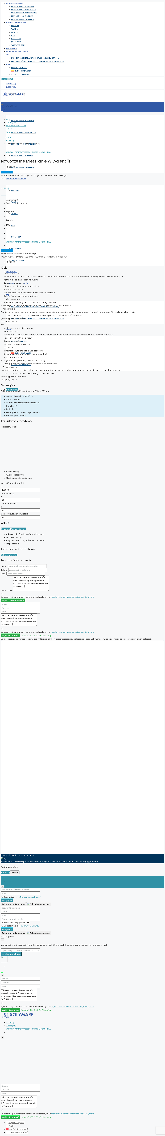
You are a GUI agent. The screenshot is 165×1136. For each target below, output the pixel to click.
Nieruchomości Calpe (20, 719)
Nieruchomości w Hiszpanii (22, 6)
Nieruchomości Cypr (19, 672)
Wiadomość (7, 590)
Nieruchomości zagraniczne (23, 757)
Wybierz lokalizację (14, 3)
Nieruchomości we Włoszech (23, 10)
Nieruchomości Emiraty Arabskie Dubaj (28, 656)
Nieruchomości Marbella (21, 706)
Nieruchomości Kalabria (21, 816)
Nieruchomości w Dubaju (22, 16)
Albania (14, 32)
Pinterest (19, 152)
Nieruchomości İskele (19, 806)
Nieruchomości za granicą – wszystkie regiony (31, 819)
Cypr (13, 35)
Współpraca (11, 48)
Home (9, 137)
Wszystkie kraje (17, 45)
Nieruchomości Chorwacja (22, 666)
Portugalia (16, 42)
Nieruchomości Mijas (19, 722)
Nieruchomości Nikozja (20, 803)
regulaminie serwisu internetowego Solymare (72, 597)
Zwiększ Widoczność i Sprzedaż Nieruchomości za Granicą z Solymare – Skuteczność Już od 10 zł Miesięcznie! (59, 840)
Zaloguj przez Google (39, 904)
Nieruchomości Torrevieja (21, 709)
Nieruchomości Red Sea (21, 784)
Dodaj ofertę (7, 79)
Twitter (35, 152)
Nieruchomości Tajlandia (21, 676)
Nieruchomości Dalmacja (21, 800)
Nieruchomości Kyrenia (20, 797)
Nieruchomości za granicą (22, 19)
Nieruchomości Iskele (19, 751)
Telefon (4, 570)
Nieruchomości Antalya (20, 810)
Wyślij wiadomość (10, 635)
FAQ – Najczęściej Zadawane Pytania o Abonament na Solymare (37, 61)
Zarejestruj (11, 87)
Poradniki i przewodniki (16, 22)
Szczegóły (11, 122)
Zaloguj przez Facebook (13, 904)
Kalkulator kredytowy (16, 125)
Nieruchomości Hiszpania (21, 653)
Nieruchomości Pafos (20, 738)
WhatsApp (10, 152)
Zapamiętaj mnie (12, 897)
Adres (9, 128)
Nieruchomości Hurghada (22, 728)
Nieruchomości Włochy (20, 663)
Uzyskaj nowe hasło (11, 954)
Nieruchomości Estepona (21, 725)
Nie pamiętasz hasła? (30, 897)
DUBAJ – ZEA (16, 39)
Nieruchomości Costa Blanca (23, 781)
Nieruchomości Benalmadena (24, 754)
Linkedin (42, 152)
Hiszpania (15, 26)
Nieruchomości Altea (19, 735)
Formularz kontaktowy (20, 846)
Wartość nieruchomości (12, 483)
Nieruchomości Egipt (19, 669)
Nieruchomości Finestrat (21, 741)
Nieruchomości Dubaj (20, 712)
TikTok (14, 855)
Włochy (14, 29)
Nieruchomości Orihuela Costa (24, 715)
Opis (8, 119)
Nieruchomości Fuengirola (22, 731)
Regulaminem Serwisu (28, 925)
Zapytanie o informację (13, 600)
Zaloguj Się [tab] (11, 877)
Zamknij (14, 872)
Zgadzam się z (21, 925)
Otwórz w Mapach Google (13, 529)
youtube (31, 855)
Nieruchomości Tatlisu (20, 744)
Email (3, 573)
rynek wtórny (7, 172)
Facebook (27, 152)
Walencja (10, 140)
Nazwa (4, 566)
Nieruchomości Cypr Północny (24, 13)
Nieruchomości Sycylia (20, 813)
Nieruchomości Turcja (20, 679)
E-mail (48, 152)
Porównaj (5, 872)
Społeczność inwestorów (17, 51)
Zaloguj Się (11, 84)
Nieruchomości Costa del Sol (23, 777)
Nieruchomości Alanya (20, 748)
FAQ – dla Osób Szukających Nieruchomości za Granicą (35, 58)
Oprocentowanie (9, 503)
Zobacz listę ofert (9, 555)
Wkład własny (7, 493)
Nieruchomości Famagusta (22, 787)
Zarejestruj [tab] (11, 881)
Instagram (22, 855)
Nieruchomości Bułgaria (21, 682)
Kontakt (9, 132)
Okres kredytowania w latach (14, 513)
